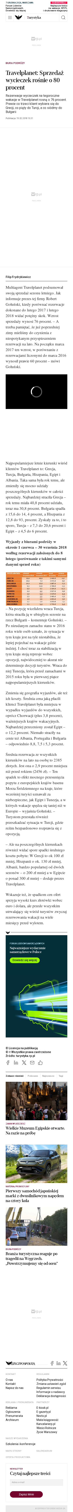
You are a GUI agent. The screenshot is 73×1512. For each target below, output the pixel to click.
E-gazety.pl (43, 1411)
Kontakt (11, 1383)
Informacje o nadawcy (50, 1392)
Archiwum (12, 1419)
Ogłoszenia (13, 1411)
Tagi (61, 1075)
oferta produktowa (18, 1457)
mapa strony (13, 1451)
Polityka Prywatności (49, 1379)
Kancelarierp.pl (45, 1424)
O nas (9, 1379)
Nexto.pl (41, 1415)
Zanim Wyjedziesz (15, 1124)
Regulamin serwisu (48, 1388)
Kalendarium (44, 1451)
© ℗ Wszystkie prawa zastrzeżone (28, 1052)
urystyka (34, 18)
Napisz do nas (15, 1388)
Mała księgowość (47, 1419)
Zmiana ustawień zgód (51, 1383)
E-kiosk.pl (42, 1407)
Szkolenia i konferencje (20, 1444)
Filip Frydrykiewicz (18, 277)
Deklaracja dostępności (51, 1396)
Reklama (11, 1407)
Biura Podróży (15, 63)
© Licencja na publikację (22, 1048)
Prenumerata (14, 1415)
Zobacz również (14, 1075)
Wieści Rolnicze (46, 1428)
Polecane (33, 1075)
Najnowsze (48, 1075)
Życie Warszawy (46, 1432)
